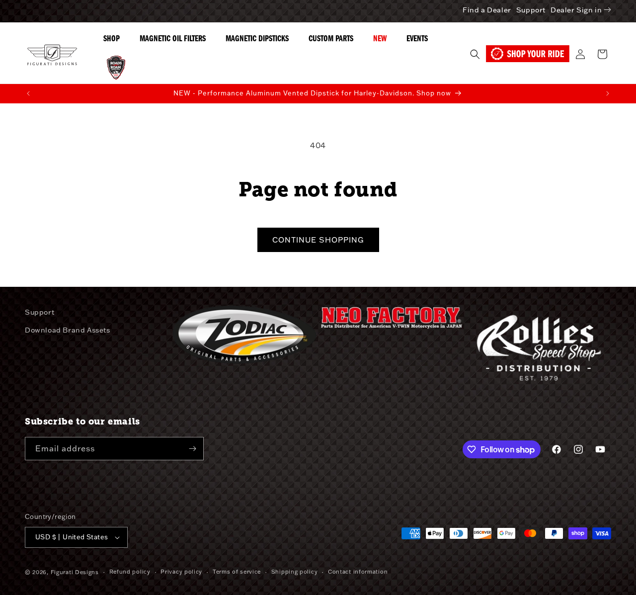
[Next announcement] (608, 93)
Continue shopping (318, 240)
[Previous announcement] (28, 93)
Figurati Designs (75, 572)
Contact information (358, 571)
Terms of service (237, 571)
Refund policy (130, 571)
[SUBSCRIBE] (192, 448)
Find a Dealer (487, 9)
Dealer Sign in (576, 9)
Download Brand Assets (67, 330)
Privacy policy (181, 571)
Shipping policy (294, 571)
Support (531, 9)
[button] (475, 54)
